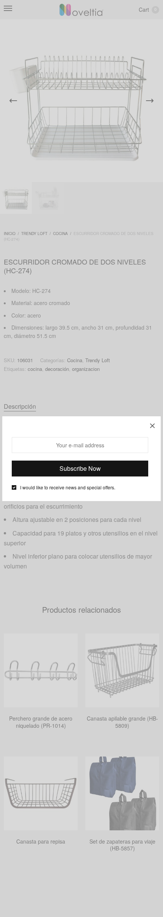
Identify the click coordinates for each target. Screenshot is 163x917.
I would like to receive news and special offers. (67, 487)
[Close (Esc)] (152, 424)
